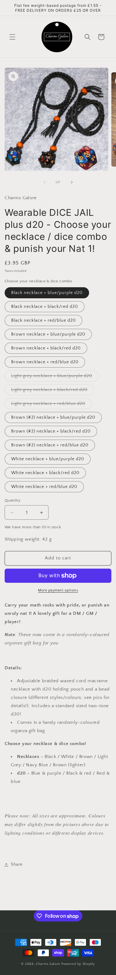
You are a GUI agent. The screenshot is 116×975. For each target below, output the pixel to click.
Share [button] (17, 864)
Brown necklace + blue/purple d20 (48, 334)
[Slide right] (72, 182)
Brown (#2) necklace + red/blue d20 (49, 445)
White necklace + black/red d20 (45, 472)
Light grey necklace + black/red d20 (52, 391)
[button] (12, 37)
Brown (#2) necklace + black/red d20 (51, 431)
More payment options (58, 590)
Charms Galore (48, 964)
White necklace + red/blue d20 (44, 486)
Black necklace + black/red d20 (44, 306)
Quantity (12, 500)
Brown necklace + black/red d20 (46, 348)
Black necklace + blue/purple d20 (47, 292)
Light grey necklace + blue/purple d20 (55, 377)
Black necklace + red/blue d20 (43, 320)
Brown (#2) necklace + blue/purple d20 (53, 417)
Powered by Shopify (78, 964)
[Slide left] (44, 182)
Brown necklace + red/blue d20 (45, 362)
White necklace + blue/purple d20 (47, 459)
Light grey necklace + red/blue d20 (51, 405)
